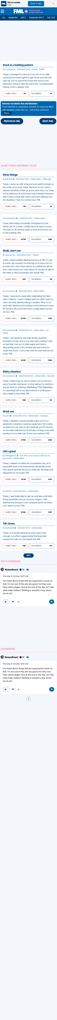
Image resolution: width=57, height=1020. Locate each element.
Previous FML (12, 121)
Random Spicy (36, 18)
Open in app (36, 4)
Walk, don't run (12, 251)
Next (28, 555)
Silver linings (10, 175)
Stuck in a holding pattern (18, 65)
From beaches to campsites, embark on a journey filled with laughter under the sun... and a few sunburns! (27, 108)
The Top (51, 18)
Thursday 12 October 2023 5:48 (15, 576)
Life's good (9, 451)
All (3, 18)
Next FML (48, 121)
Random (13, 18)
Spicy (23, 18)
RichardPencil (11, 570)
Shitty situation (12, 372)
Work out (8, 411)
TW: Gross (9, 523)
